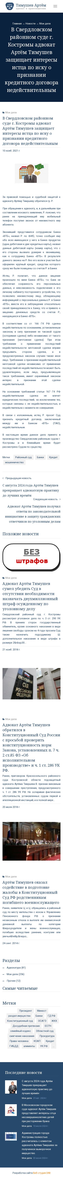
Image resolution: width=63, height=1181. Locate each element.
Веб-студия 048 (41, 1173)
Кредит (53, 457)
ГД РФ (51, 1015)
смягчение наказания (21, 1036)
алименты (29, 1046)
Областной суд (45, 1030)
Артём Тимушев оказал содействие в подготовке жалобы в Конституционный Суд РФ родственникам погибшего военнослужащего (31, 892)
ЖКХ (54, 1020)
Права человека (19, 1041)
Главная (17, 23)
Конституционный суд (20, 1020)
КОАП (37, 1041)
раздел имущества (19, 1015)
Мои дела (45, 23)
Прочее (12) (13, 980)
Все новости (31, 1160)
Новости (30, 23)
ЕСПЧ (48, 1025)
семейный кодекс (20, 1030)
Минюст (41, 1010)
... (53, 1046)
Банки (40, 457)
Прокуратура (46, 1036)
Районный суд (23, 457)
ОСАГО (42, 1020)
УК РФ (44, 1046)
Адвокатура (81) (16, 967)
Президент (25, 1010)
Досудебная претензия (26, 1025)
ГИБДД (13, 1046)
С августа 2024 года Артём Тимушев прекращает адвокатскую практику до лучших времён (37, 1087)
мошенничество (14, 462)
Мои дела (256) (15, 974)
